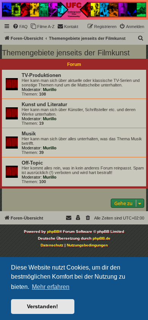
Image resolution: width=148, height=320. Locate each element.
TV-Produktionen (41, 75)
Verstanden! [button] (42, 306)
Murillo (50, 89)
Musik (29, 133)
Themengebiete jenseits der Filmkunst (66, 53)
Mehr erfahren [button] (50, 287)
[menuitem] (20, 26)
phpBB (53, 231)
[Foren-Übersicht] (74, 9)
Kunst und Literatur (44, 104)
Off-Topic (32, 163)
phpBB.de (101, 238)
